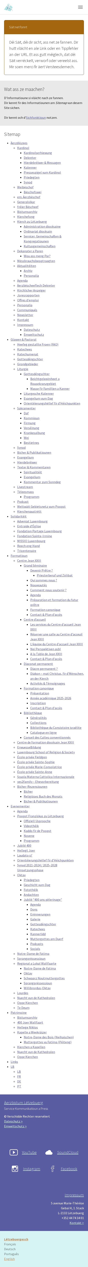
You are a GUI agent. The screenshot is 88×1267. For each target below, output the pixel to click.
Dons (33, 909)
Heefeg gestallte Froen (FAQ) (37, 344)
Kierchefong (26, 217)
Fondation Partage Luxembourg (39, 531)
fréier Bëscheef (27, 207)
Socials (35, 949)
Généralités (38, 718)
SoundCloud (67, 1152)
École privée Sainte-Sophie (36, 762)
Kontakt (23, 320)
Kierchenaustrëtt (29, 511)
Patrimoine (19, 1012)
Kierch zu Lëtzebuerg (32, 221)
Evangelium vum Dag (38, 398)
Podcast (23, 502)
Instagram (31, 1168)
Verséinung (31, 428)
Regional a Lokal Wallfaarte (36, 963)
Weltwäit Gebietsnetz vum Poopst (41, 506)
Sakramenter (26, 408)
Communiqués (27, 310)
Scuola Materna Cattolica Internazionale (45, 777)
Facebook (69, 1168)
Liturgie (22, 369)
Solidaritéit (19, 516)
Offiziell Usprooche (37, 821)
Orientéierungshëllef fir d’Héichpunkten (52, 403)
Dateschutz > (13, 1121)
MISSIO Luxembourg (31, 541)
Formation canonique (45, 610)
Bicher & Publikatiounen (34, 452)
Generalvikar (26, 202)
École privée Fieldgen (32, 757)
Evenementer (20, 806)
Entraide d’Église (29, 526)
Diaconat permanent (38, 664)
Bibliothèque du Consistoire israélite (55, 728)
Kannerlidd (38, 934)
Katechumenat (27, 354)
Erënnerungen (40, 914)
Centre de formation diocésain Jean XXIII (45, 742)
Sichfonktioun (36, 117)
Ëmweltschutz (34, 334)
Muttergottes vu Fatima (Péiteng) (47, 1042)
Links (14, 1062)
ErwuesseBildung (29, 747)
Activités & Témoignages (47, 683)
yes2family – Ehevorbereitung (38, 782)
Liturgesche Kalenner (39, 393)
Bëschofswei (32, 192)
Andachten (31, 895)
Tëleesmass (25, 492)
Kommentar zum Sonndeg (42, 482)
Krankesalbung (34, 433)
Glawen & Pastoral (23, 339)
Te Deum (23, 1008)
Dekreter (30, 158)
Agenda (22, 280)
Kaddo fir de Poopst (37, 831)
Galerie (35, 919)
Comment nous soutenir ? (48, 590)
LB (12, 1067)
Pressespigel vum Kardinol (42, 172)
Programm (31, 497)
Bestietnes (31, 443)
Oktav (21, 875)
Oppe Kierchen (27, 1003)
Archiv (28, 271)
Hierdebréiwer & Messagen (42, 162)
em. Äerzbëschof (28, 197)
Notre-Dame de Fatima (33, 954)
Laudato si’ (24, 855)
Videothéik (31, 826)
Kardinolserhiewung (38, 153)
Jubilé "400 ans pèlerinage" (43, 899)
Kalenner (30, 167)
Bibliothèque (33, 713)
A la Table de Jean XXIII (46, 654)
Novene (29, 836)
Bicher (28, 791)
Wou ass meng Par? (37, 256)
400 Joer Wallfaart (30, 1022)
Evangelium (25, 457)
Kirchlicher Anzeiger (31, 290)
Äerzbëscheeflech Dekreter (36, 285)
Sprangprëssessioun (31, 958)
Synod (28, 182)
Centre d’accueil (35, 619)
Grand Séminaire (35, 565)
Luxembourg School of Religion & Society (46, 752)
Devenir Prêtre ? (41, 570)
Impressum (25, 325)
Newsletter (25, 315)
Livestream (25, 487)
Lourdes (22, 993)
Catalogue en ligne (43, 732)
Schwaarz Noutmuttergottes (44, 978)
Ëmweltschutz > (15, 1126)
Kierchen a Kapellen (31, 1047)
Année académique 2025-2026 (50, 698)
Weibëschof (25, 187)
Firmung (30, 423)
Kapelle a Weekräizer (32, 1032)
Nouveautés (38, 585)
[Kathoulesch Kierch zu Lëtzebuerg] (9, 7)
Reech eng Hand (28, 546)
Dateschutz (32, 330)
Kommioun (31, 418)
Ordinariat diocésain (38, 231)
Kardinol (23, 148)
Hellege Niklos (27, 1027)
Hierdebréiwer (27, 462)
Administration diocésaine (42, 226)
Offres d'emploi (28, 300)
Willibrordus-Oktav (37, 988)
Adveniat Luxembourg (32, 521)
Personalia (31, 276)
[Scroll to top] (79, 1258)
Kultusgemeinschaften (39, 246)
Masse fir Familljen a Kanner (50, 389)
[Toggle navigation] (80, 7)
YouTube (29, 1152)
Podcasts (36, 944)
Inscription (38, 703)
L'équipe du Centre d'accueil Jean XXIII (56, 644)
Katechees (24, 349)
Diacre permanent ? (44, 669)
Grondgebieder (27, 364)
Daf (26, 413)
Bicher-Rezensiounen (32, 786)
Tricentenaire (26, 551)
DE (19, 1081)
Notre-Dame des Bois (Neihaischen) (49, 1037)
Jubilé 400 (24, 845)
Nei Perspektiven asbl (45, 649)
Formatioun (19, 556)
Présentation (39, 693)
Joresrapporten (28, 295)
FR (19, 1076)
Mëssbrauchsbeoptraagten (36, 261)
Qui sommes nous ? (43, 580)
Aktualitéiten (26, 266)
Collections (38, 723)
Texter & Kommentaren (34, 467)
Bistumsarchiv (27, 212)
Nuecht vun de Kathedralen (36, 998)
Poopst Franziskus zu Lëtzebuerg (40, 816)
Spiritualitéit (33, 472)
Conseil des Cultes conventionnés (47, 737)
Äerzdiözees (19, 143)
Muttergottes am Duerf (46, 939)
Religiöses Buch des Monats (43, 796)
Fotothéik (31, 890)
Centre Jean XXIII (29, 560)
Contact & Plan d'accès (46, 615)
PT (19, 1086)
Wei (26, 438)
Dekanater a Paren (30, 251)
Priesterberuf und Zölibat (55, 575)
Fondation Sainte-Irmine (34, 536)
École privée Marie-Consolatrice (39, 767)
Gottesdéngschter (30, 359)
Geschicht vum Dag (37, 885)
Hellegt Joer (26, 850)
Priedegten (31, 177)
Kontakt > (77, 1223)
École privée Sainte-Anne (34, 772)
